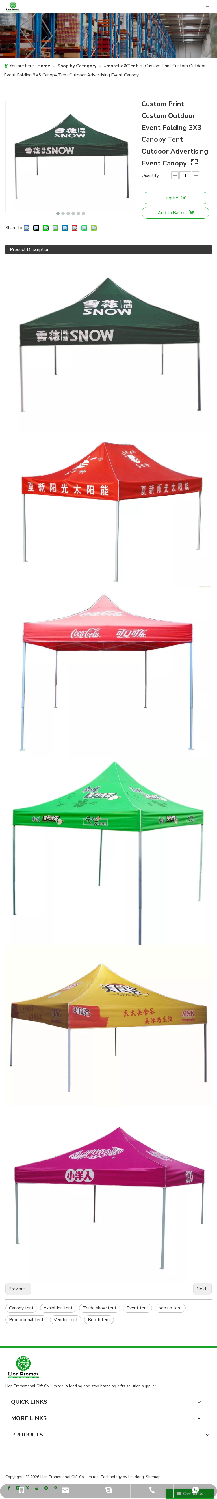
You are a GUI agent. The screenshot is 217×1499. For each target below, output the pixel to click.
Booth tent (99, 1320)
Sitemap (153, 1476)
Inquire (171, 198)
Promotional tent (26, 1320)
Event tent (137, 1308)
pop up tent (170, 1308)
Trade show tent (99, 1308)
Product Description (29, 249)
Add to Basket (172, 213)
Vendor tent (66, 1320)
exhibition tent (58, 1308)
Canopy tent (21, 1308)
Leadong (136, 1476)
